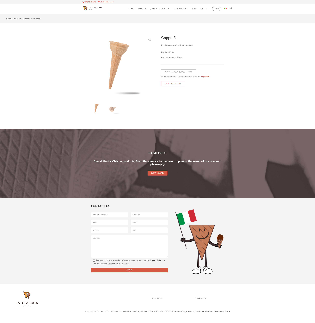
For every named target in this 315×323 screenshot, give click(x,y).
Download (157, 173)
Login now (205, 76)
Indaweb (227, 311)
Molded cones (26, 18)
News (193, 9)
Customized (180, 9)
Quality (153, 9)
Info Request (173, 83)
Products (164, 9)
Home (131, 9)
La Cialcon (141, 9)
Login (216, 9)
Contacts (204, 9)
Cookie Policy (200, 299)
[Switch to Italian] (225, 10)
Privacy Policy (156, 260)
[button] (231, 10)
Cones (16, 18)
